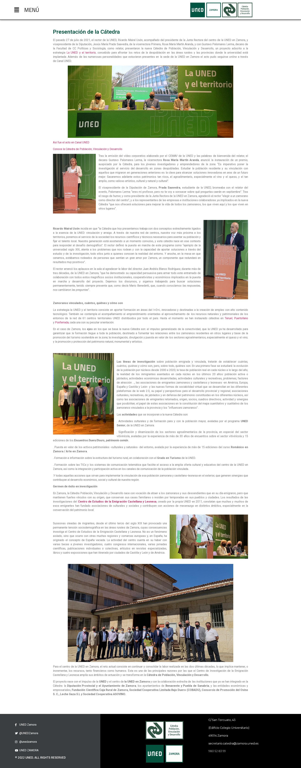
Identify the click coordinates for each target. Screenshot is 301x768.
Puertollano (241, 318)
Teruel (228, 318)
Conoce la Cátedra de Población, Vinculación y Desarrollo (87, 149)
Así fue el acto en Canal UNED (71, 142)
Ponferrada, (62, 322)
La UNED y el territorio (81, 52)
